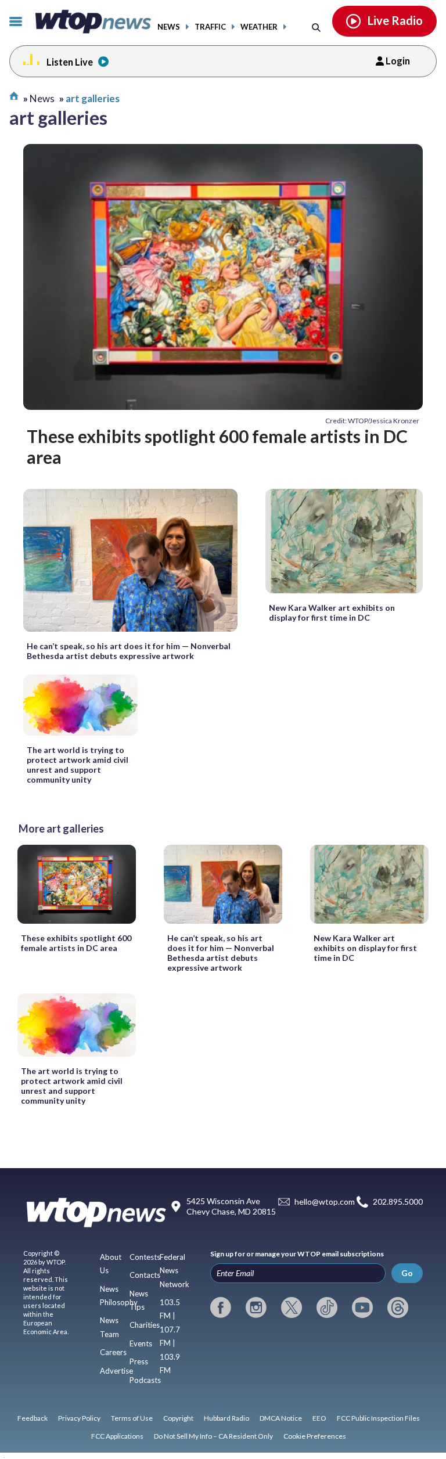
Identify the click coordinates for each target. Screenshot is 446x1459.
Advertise (116, 1370)
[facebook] (220, 1307)
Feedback (32, 1418)
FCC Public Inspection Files (378, 1418)
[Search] (316, 27)
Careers (113, 1352)
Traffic (210, 27)
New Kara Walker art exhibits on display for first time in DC (332, 612)
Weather (259, 27)
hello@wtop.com (324, 1202)
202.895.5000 (398, 1202)
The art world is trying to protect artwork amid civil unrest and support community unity (77, 764)
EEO (319, 1418)
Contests (145, 1257)
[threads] (397, 1307)
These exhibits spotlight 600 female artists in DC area (217, 446)
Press (139, 1361)
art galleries (93, 98)
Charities (145, 1325)
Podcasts (145, 1380)
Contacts (145, 1275)
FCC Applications (117, 1436)
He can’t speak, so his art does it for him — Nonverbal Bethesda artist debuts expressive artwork (129, 651)
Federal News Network (174, 1270)
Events (141, 1343)
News (168, 27)
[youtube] (362, 1307)
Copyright (178, 1418)
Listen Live (69, 61)
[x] (291, 1307)
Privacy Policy (79, 1418)
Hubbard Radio (226, 1418)
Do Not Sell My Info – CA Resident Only (213, 1436)
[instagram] (256, 1307)
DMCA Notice (281, 1418)
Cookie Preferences (314, 1436)
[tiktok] (326, 1307)
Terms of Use (132, 1418)
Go (407, 1273)
